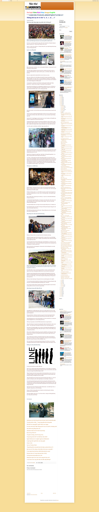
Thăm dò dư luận (66, 75)
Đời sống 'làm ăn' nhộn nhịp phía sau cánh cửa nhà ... (66, 239)
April (61, 282)
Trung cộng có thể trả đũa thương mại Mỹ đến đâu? (67, 55)
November (62, 107)
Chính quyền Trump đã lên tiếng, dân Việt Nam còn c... (66, 140)
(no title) (61, 64)
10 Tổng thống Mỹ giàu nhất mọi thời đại (66, 192)
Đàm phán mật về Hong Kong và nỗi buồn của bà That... (66, 223)
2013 (61, 293)
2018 (61, 287)
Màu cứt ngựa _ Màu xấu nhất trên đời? (67, 48)
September (62, 109)
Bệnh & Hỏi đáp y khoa (67, 352)
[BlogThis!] (39, 462)
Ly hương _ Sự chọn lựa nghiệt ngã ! (66, 197)
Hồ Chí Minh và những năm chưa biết (66, 246)
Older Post (54, 493)
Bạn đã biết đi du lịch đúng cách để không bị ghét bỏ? (66, 273)
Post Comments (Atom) (34, 494)
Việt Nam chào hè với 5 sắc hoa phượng (66, 167)
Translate (66, 27)
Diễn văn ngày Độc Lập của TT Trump (66, 250)
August (62, 110)
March (62, 283)
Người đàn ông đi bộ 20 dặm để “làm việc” (67, 321)
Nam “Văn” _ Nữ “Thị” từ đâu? (65, 215)
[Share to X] (40, 462)
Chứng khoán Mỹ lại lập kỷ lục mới (66, 187)
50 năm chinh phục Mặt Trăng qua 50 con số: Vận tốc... (66, 165)
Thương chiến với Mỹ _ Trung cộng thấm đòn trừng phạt (66, 161)
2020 (61, 103)
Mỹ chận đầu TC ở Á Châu (64, 247)
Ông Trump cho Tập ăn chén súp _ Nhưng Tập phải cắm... (66, 203)
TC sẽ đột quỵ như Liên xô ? (65, 138)
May (61, 281)
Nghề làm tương (63, 143)
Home (42, 493)
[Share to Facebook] (41, 462)
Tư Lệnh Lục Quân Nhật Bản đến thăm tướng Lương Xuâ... (66, 208)
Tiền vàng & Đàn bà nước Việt (65, 230)
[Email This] (38, 462)
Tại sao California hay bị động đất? (66, 242)
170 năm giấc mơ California (65, 271)
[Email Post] (36, 462)
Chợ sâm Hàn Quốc (63, 141)
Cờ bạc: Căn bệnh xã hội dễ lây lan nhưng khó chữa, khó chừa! (68, 88)
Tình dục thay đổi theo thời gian (65, 243)
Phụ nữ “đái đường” (67, 35)
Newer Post (28, 493)
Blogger (57, 500)
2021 (61, 102)
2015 (61, 291)
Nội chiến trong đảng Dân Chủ (65, 166)
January (62, 286)
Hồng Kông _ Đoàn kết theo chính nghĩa (66, 278)
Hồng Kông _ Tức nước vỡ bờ (65, 277)
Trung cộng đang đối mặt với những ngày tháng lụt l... (66, 212)
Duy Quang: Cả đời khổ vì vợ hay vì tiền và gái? (68, 42)
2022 (61, 101)
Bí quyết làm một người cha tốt (65, 276)
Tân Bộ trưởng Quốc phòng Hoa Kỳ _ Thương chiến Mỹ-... (66, 127)
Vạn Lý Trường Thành (64, 178)
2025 (61, 97)
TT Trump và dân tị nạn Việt (65, 253)
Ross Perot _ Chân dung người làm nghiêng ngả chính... (66, 210)
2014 (61, 292)
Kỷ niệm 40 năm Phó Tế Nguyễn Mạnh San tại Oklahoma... (66, 233)
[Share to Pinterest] (42, 462)
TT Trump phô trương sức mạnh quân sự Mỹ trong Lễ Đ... (66, 264)
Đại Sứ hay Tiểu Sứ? (64, 168)
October (62, 108)
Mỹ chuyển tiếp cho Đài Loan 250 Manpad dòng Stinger (65, 227)
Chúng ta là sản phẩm (64, 231)
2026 (61, 96)
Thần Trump (62, 204)
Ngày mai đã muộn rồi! (64, 142)
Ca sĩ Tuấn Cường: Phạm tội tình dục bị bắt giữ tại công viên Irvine (67, 341)
